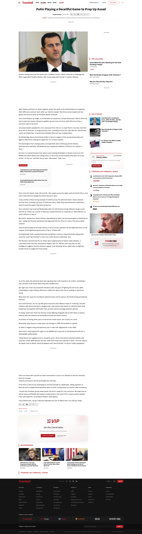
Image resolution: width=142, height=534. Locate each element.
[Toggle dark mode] (122, 2)
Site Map (52, 531)
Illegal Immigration (40, 505)
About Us (90, 491)
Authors (20, 508)
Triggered (73, 494)
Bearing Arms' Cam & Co (76, 499)
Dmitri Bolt (22, 468)
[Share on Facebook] (78, 14)
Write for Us (91, 502)
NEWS (37, 3)
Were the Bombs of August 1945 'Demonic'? (105, 75)
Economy (38, 499)
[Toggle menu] (19, 2)
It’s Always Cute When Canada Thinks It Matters (111, 141)
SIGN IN (104, 3)
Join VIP (120, 481)
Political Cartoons (23, 502)
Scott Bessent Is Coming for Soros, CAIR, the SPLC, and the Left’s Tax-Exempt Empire (111, 120)
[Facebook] (73, 481)
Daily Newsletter (109, 497)
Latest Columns (22, 497)
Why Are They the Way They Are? (101, 82)
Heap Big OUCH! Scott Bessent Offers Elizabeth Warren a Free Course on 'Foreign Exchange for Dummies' (106, 197)
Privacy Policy (30, 531)
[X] (66, 481)
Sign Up (120, 526)
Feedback (36, 531)
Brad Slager (56, 499)
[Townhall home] (24, 481)
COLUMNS (43, 3)
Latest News (21, 494)
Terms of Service (22, 531)
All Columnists (57, 508)
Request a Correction (44, 531)
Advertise (90, 494)
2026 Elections (39, 491)
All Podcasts (73, 505)
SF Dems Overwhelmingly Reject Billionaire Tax (106, 206)
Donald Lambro (57, 14)
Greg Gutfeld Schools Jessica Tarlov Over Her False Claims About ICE (52, 464)
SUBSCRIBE (113, 3)
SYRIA (25, 411)
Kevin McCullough (57, 497)
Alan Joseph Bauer (58, 502)
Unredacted (73, 497)
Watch (20, 499)
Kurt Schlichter (57, 491)
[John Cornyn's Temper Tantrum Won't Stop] (106, 223)
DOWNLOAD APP (94, 3)
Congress (38, 494)
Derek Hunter (56, 494)
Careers (90, 497)
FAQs (114, 481)
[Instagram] (70, 481)
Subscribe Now (61, 435)
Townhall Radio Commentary (77, 502)
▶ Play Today (97, 166)
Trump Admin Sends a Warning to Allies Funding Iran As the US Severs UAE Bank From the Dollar (76, 464)
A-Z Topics (39, 487)
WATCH (49, 3)
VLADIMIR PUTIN (34, 411)
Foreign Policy (39, 502)
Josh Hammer (57, 505)
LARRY (72, 491)
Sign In (108, 481)
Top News (21, 491)
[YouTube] (76, 481)
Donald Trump (39, 497)
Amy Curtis (46, 468)
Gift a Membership (110, 494)
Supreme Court (39, 508)
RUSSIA (20, 411)
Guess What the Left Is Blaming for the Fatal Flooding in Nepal (105, 63)
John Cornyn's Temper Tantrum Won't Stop (103, 235)
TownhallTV (21, 505)
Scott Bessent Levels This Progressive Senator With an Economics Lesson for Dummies (29, 464)
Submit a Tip (91, 499)
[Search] (119, 2)
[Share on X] (71, 14)
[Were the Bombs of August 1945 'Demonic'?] (95, 132)
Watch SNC (108, 499)
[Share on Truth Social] (74, 14)
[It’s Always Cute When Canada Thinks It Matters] (95, 144)
